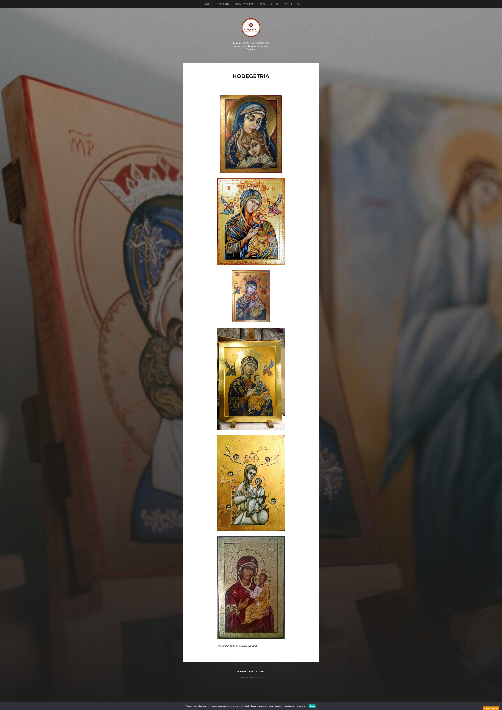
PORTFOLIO (223, 4)
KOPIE (262, 4)
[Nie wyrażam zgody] (498, 706)
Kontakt (287, 4)
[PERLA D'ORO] (251, 27)
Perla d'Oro (256, 671)
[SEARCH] (298, 4)
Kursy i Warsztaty (244, 4)
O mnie (274, 4)
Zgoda (312, 706)
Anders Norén (256, 678)
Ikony (208, 4)
